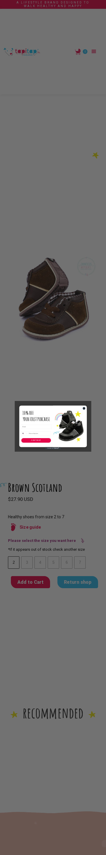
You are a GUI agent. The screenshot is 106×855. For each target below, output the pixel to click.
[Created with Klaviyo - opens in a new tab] (53, 448)
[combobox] (24, 433)
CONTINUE (36, 440)
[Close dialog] (84, 408)
